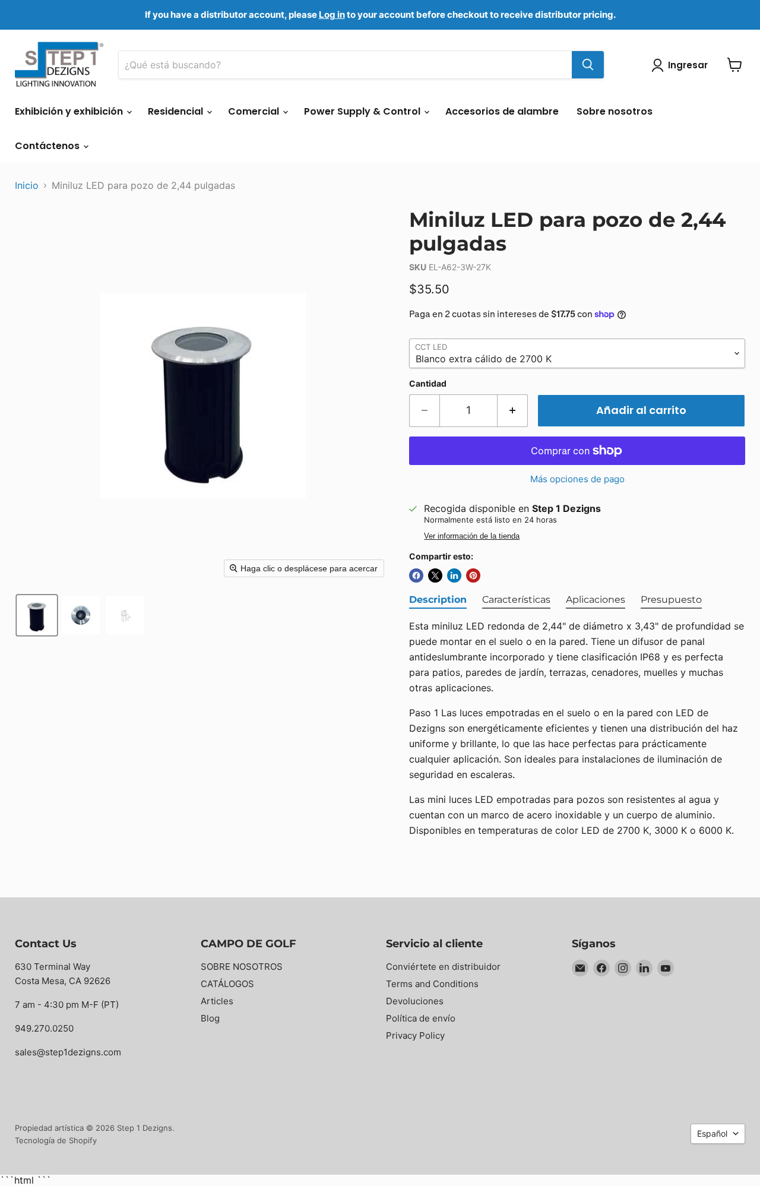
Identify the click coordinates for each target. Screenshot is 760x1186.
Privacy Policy (415, 1035)
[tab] (438, 600)
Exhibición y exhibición (70, 111)
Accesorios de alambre (502, 111)
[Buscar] (588, 64)
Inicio (27, 185)
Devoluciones (415, 1001)
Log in (332, 14)
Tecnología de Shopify (56, 1140)
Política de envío (420, 1018)
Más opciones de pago (577, 479)
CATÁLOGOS (227, 983)
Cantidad (427, 383)
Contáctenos (48, 146)
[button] (37, 615)
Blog (210, 1018)
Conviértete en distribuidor (443, 966)
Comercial (254, 111)
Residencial (176, 111)
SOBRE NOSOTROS (242, 966)
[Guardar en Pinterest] (473, 575)
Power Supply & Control (363, 111)
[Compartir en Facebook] (416, 575)
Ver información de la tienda (472, 536)
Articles (217, 1001)
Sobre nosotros (615, 111)
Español (712, 1133)
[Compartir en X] (435, 575)
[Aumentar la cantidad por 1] (513, 410)
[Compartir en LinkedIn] (454, 575)
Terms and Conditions (432, 983)
